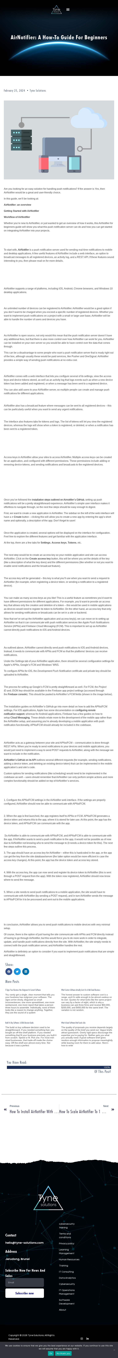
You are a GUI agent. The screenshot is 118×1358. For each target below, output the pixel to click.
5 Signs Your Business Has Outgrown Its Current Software (23, 990)
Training (63, 1265)
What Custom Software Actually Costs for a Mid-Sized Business (80, 990)
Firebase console (17, 694)
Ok (50, 1353)
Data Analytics (67, 1278)
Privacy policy (66, 1243)
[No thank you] (114, 1349)
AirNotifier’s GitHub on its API (20, 760)
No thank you (63, 1353)
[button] (68, 9)
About (62, 1310)
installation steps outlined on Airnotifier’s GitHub (58, 499)
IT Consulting (66, 1272)
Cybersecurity (67, 1284)
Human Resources (69, 1259)
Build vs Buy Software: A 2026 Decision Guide (19, 1022)
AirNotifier (23, 249)
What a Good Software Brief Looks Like (73, 1022)
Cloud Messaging (20, 717)
